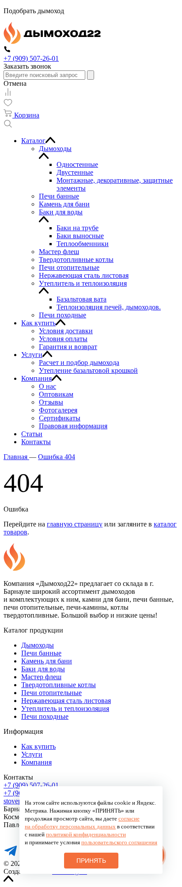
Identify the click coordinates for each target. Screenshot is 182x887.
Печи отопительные (51, 692)
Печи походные (44, 716)
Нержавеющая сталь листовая (66, 700)
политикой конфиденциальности (86, 834)
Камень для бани (46, 661)
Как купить (38, 746)
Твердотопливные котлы (58, 684)
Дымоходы (37, 645)
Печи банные (41, 653)
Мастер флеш (41, 677)
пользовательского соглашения (119, 842)
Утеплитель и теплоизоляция (65, 708)
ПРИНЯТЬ (91, 860)
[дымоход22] (52, 41)
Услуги (31, 754)
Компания (36, 762)
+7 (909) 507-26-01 (31, 785)
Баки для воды (43, 669)
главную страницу (74, 524)
